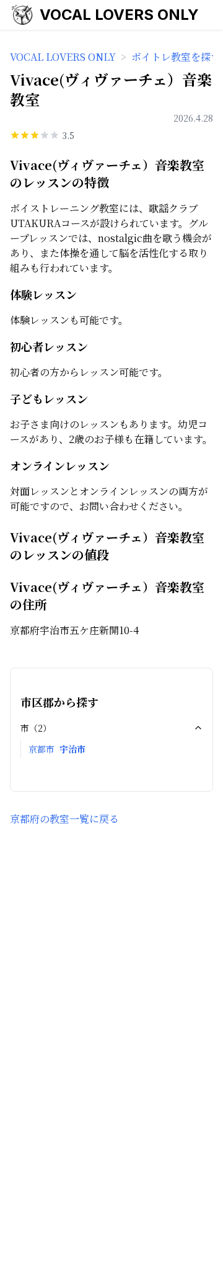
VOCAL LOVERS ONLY (119, 15)
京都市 (41, 749)
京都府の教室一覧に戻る (64, 819)
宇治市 (72, 749)
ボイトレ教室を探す (176, 57)
